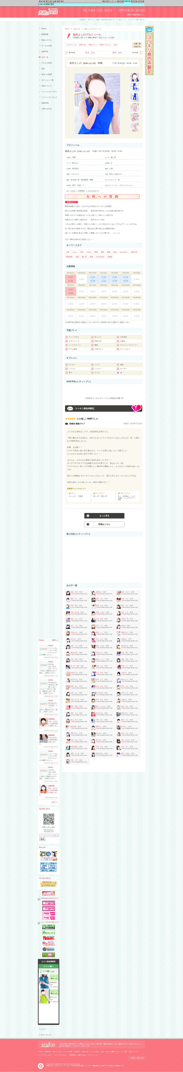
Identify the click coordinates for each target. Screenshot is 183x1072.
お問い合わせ (140, 19)
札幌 (54, 1)
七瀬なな (124, 699)
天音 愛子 (74, 605)
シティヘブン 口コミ (49, 97)
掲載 (51, 726)
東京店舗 (134, 1)
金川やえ (73, 639)
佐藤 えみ (99, 666)
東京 (47, 1)
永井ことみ (124, 693)
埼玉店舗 (141, 1)
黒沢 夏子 (124, 652)
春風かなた (124, 713)
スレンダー (124, 252)
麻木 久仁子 (125, 592)
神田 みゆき (100, 646)
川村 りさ (74, 646)
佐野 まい (124, 666)
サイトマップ (46, 1035)
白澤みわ (124, 672)
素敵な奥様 (50, 4)
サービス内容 (46, 46)
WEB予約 (45, 103)
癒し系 (84, 256)
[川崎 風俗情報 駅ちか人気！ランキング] (48, 929)
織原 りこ (99, 632)
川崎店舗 (127, 1)
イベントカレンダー (49, 92)
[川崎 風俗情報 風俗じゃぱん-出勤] (48, 915)
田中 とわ (124, 686)
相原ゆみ (99, 592)
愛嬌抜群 (69, 256)
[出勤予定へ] (137, 48)
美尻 (102, 252)
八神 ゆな (99, 746)
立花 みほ (99, 686)
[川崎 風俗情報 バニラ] (48, 895)
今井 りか (124, 612)
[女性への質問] (102, 198)
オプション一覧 (47, 80)
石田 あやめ (75, 612)
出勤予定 (82, 45)
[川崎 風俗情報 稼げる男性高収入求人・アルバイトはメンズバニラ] (48, 898)
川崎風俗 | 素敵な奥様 (137, 1058)
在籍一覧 (44, 57)
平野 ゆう (99, 720)
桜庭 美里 (124, 659)
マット (74, 252)
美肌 (108, 252)
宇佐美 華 (124, 619)
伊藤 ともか (100, 612)
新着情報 (44, 34)
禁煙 (91, 256)
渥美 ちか (99, 598)
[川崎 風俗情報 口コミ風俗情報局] (48, 957)
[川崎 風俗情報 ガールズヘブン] (48, 945)
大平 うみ (99, 625)
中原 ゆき (99, 699)
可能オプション (105, 45)
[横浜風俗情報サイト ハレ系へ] (41, 1068)
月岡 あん (74, 693)
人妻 (67, 252)
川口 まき (99, 639)
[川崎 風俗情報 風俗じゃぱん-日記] (48, 919)
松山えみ (99, 733)
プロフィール (71, 45)
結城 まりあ (75, 753)
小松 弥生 (74, 659)
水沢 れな (124, 733)
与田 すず (74, 760)
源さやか (99, 740)
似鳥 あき (124, 706)
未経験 (110, 256)
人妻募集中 (82, 19)
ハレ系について (121, 19)
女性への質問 (46, 74)
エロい (89, 252)
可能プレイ (92, 45)
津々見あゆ (99, 693)
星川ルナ (124, 726)
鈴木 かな (90, 53)
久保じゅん (99, 652)
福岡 (58, 1)
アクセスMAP (46, 63)
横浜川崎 (42, 1)
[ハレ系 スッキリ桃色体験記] (149, 75)
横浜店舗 (120, 1)
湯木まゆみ (99, 753)
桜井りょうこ (100, 659)
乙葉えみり (74, 632)
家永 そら (124, 605)
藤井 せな (124, 720)
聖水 (81, 252)
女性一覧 (76, 29)
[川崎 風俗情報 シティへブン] (48, 940)
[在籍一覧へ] (137, 45)
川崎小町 (42, 4)
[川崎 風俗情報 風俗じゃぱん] (48, 910)
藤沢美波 (73, 726)
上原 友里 (99, 619)
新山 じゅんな (101, 706)
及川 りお (74, 625)
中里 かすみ (75, 699)
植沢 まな (74, 619)
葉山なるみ (99, 713)
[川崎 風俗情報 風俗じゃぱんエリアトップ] (48, 905)
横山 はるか (125, 753)
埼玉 (51, 1)
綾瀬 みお (99, 605)
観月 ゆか (74, 740)
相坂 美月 (74, 592)
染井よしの (124, 679)
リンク (43, 1029)
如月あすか (124, 646)
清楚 (77, 256)
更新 (49, 742)
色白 (115, 252)
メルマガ (131, 19)
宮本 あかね (125, 740)
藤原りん (99, 726)
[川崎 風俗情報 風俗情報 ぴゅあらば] (48, 922)
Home (67, 29)
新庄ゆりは (74, 679)
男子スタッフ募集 (94, 19)
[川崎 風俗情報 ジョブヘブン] (48, 951)
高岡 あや (117, 53)
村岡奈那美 (74, 746)
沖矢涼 (123, 625)
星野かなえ (74, 733)
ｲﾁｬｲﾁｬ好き (100, 256)
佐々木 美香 (75, 666)
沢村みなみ (74, 672)
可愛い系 (134, 252)
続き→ (55, 640)
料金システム (46, 40)
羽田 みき (74, 713)
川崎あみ (124, 639)
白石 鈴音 (99, 672)
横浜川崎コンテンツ (109, 1)
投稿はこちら (104, 524)
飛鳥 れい (74, 598)
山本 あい (124, 746)
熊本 (62, 1)
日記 (115, 45)
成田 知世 (74, 706)
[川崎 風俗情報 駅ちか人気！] (48, 934)
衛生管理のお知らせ (107, 19)
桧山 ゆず (74, 720)
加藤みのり (124, 632)
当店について (46, 86)
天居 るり (124, 598)
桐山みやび (74, 652)
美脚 (96, 252)
